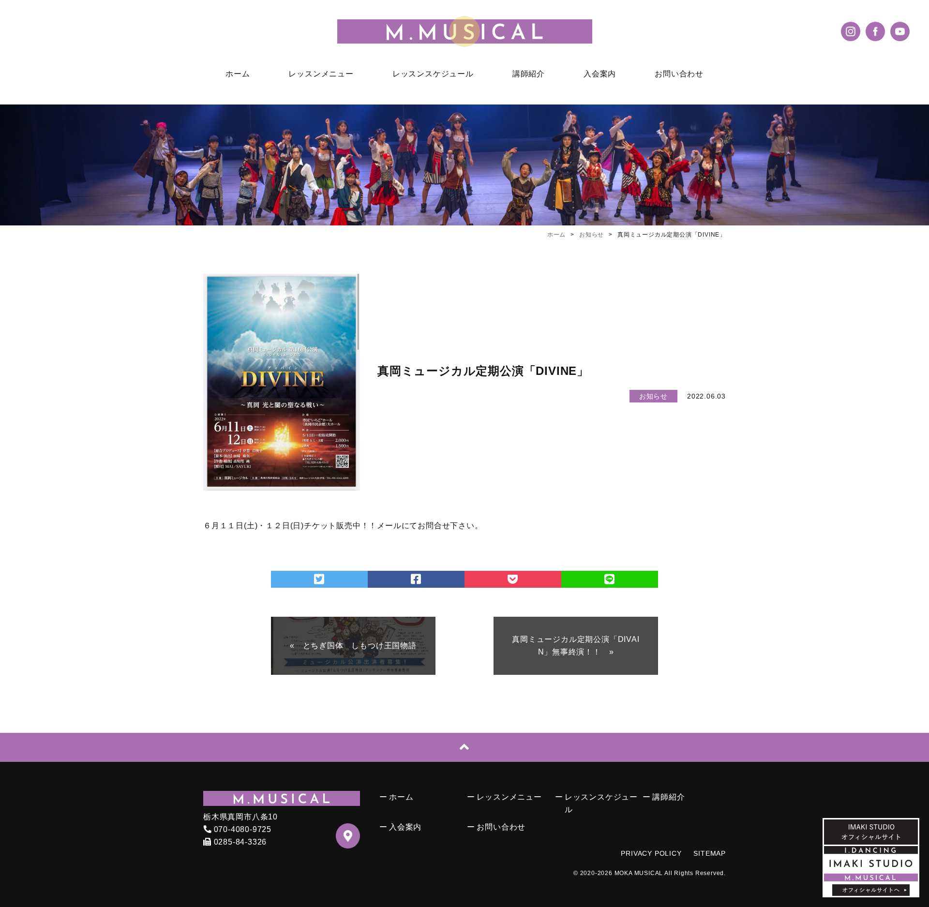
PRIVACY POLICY (651, 853)
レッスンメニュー (320, 74)
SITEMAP (709, 853)
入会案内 (600, 74)
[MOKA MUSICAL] (464, 31)
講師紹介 (528, 74)
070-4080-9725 (241, 829)
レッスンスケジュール (433, 74)
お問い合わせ (679, 74)
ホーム (237, 74)
